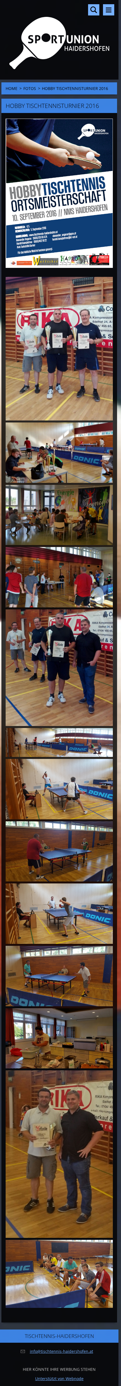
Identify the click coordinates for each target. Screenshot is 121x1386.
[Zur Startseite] (59, 36)
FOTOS (29, 88)
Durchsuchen (93, 9)
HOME (11, 88)
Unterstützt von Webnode (59, 1378)
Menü (108, 9)
